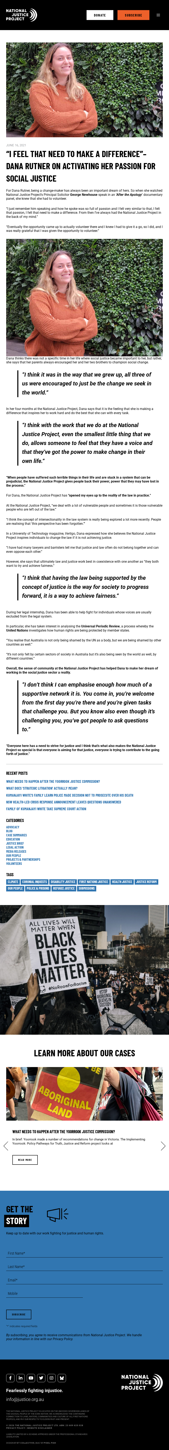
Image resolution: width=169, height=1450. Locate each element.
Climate (13, 882)
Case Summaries (16, 835)
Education (13, 839)
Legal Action (14, 847)
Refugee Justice (64, 888)
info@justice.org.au (25, 1399)
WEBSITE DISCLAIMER (39, 1428)
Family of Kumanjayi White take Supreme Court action (46, 809)
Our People (13, 855)
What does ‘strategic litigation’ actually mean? (41, 788)
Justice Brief (15, 843)
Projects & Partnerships (23, 859)
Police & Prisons (38, 888)
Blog (9, 831)
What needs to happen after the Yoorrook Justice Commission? (53, 781)
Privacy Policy (62, 1339)
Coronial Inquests (34, 882)
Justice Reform (146, 882)
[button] (100, 15)
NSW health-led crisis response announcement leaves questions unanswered (63, 802)
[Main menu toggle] (158, 15)
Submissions (87, 888)
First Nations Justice (93, 882)
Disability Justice (63, 882)
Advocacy (12, 827)
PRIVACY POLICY (15, 1428)
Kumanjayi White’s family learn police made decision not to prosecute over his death (69, 795)
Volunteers (14, 863)
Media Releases (16, 851)
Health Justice (122, 882)
